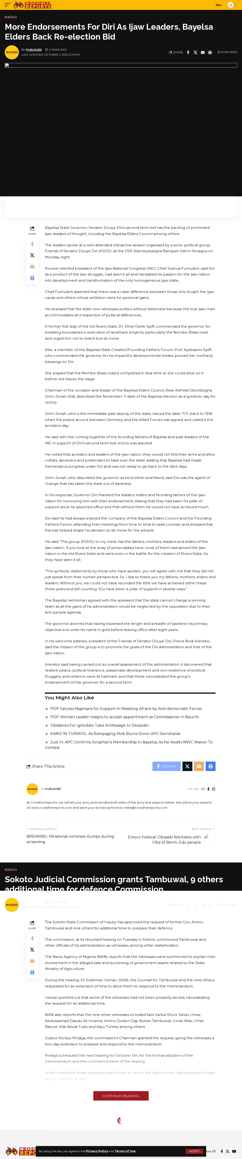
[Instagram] (214, 789)
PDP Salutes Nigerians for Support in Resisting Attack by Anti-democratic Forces (126, 708)
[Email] (202, 52)
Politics (11, 17)
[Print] (210, 52)
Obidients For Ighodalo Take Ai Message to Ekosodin (99, 725)
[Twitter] (227, 1151)
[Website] (203, 789)
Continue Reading (121, 1096)
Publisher (34, 49)
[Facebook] (208, 789)
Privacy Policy (97, 1151)
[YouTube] (234, 1151)
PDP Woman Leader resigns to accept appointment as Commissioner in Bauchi (124, 717)
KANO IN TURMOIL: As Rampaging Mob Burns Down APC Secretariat (115, 733)
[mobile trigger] (9, 5)
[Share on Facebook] (188, 52)
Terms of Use (125, 1151)
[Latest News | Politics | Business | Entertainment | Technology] (33, 5)
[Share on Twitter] (195, 52)
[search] (209, 5)
